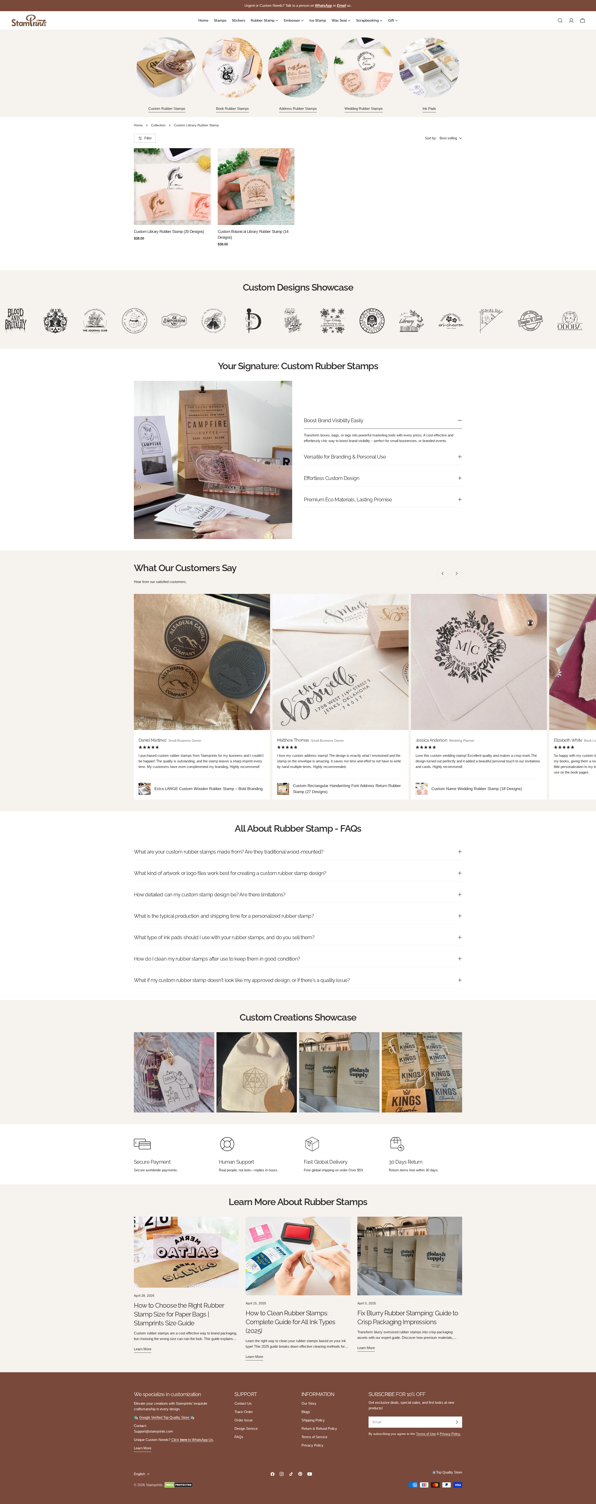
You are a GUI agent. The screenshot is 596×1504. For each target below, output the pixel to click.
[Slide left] (442, 573)
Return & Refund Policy (319, 1428)
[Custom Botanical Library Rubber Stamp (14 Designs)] (256, 186)
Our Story (308, 1403)
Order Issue (243, 1420)
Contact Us (243, 1403)
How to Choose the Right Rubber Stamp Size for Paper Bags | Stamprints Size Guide (179, 1314)
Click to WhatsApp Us (191, 1440)
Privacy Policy (312, 1445)
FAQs (238, 1437)
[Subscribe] (457, 1422)
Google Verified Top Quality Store (164, 1417)
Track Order (243, 1412)
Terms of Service (314, 1437)
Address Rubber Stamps (298, 109)
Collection (158, 125)
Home (138, 125)
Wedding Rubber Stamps (364, 109)
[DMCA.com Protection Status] (179, 1485)
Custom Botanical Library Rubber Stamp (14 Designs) (253, 234)
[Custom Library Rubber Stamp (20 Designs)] (172, 186)
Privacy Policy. (450, 1434)
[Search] (560, 20)
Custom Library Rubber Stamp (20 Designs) (169, 231)
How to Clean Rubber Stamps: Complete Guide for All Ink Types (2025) (290, 1322)
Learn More (142, 1448)
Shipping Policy (313, 1420)
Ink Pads (429, 109)
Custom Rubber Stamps (166, 109)
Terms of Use (426, 1434)
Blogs (305, 1412)
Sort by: (431, 138)
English (139, 1474)
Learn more (142, 1349)
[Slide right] (456, 573)
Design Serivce (246, 1428)
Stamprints (154, 1485)
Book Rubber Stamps (232, 109)
